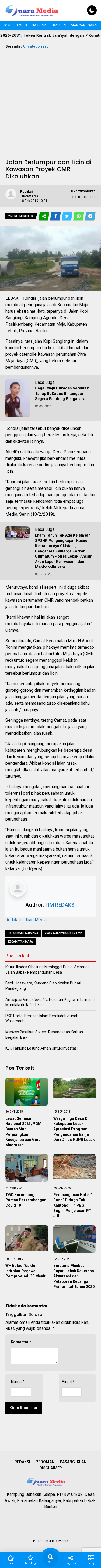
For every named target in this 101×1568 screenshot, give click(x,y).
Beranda (12, 46)
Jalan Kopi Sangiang (23, 933)
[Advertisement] (50, 102)
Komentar (21, 1342)
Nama (18, 1381)
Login (22, 25)
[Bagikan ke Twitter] (67, 216)
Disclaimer (50, 1468)
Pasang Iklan (73, 1462)
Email (68, 1381)
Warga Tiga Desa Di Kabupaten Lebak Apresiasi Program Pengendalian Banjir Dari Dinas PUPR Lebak (74, 1129)
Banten (59, 25)
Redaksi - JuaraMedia (26, 919)
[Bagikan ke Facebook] (56, 216)
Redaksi (22, 1462)
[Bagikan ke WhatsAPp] (79, 216)
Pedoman (45, 1462)
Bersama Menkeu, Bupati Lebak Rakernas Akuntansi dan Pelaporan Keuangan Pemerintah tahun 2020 (74, 1276)
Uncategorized (36, 46)
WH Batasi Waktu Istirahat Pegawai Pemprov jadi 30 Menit (25, 1270)
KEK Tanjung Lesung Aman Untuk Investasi (41, 1048)
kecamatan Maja (20, 941)
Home (7, 25)
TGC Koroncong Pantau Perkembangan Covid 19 (25, 1200)
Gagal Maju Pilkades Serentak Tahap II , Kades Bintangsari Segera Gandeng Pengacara (62, 393)
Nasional (40, 25)
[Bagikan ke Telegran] (90, 216)
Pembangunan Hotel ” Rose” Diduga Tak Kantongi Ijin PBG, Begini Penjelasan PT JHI (72, 1205)
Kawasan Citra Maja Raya (63, 933)
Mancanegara (84, 25)
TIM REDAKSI (60, 904)
